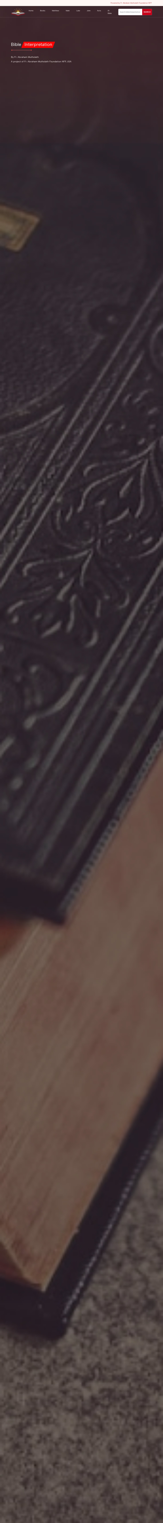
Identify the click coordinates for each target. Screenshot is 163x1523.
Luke (78, 11)
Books (42, 11)
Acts (99, 11)
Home (31, 11)
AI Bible (110, 12)
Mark (68, 11)
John (88, 11)
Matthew (55, 11)
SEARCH (147, 12)
